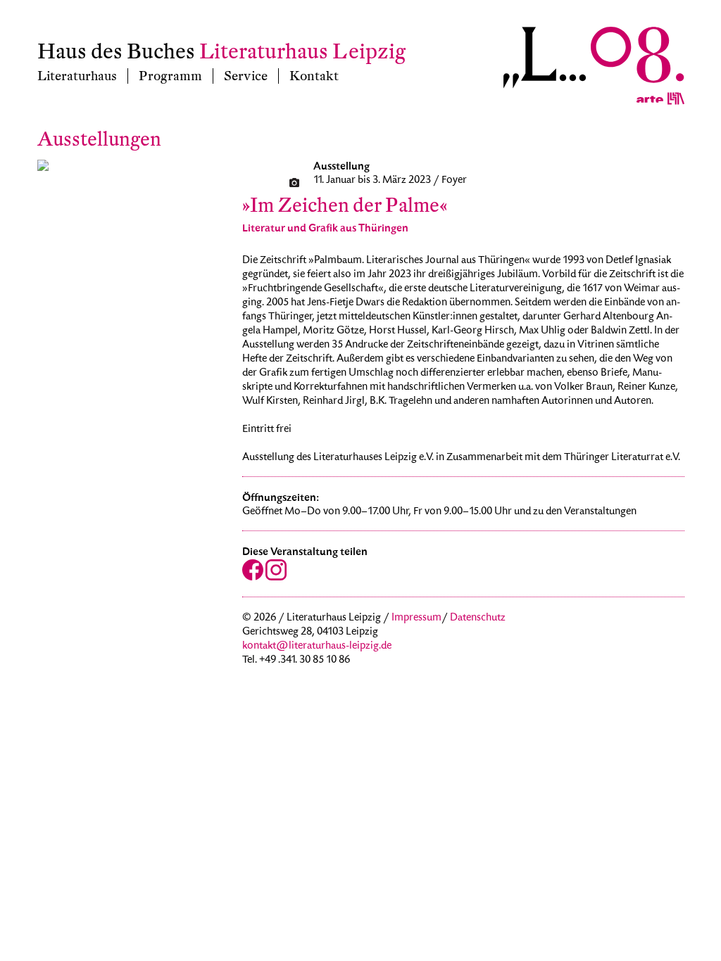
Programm (170, 76)
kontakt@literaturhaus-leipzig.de (316, 646)
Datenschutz (478, 618)
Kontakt (314, 76)
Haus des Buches (116, 51)
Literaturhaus (77, 76)
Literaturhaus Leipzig (302, 51)
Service (246, 76)
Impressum (416, 618)
